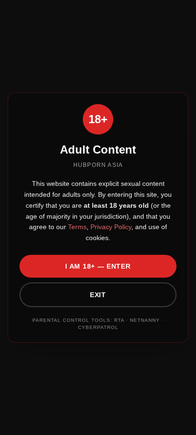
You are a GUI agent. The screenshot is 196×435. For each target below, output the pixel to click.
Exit (98, 295)
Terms (76, 227)
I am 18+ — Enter (97, 266)
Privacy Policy (109, 227)
